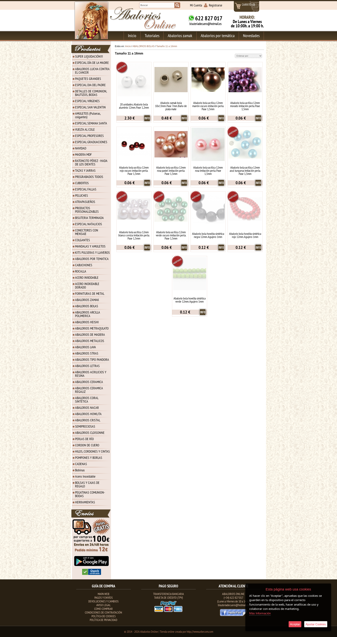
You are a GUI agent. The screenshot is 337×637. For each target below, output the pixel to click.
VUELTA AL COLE (85, 129)
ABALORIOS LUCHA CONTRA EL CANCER (92, 71)
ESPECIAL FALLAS (85, 189)
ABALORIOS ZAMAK (87, 300)
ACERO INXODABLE (86, 277)
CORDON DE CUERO (87, 445)
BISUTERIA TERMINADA (89, 217)
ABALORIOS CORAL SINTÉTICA (86, 400)
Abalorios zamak (180, 35)
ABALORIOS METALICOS (89, 341)
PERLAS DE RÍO (84, 439)
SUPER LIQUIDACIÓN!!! (89, 56)
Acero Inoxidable (85, 476)
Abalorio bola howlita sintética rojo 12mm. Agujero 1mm (245, 235)
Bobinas (80, 470)
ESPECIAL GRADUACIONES (91, 142)
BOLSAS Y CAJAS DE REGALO (87, 484)
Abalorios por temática (218, 35)
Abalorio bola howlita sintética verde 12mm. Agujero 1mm (190, 299)
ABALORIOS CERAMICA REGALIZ (89, 390)
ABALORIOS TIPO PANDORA (92, 359)
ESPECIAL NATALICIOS (88, 224)
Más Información (260, 613)
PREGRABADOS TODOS (89, 176)
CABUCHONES (83, 265)
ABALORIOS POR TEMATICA (92, 258)
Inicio (132, 35)
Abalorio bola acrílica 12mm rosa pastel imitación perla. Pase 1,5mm (171, 170)
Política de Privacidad (103, 620)
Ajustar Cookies (316, 624)
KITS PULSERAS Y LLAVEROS (92, 252)
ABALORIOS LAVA (85, 347)
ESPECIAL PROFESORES (89, 135)
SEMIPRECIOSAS (85, 426)
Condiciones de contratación (103, 612)
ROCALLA (80, 271)
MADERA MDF (83, 154)
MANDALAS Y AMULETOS (90, 246)
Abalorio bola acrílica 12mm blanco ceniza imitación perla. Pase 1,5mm (134, 235)
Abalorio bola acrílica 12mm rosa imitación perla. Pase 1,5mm (208, 170)
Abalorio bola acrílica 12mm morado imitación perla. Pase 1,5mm (245, 106)
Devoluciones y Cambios (103, 601)
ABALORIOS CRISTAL (87, 420)
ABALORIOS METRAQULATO (92, 328)
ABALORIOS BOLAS (86, 306)
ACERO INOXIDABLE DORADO (87, 285)
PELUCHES (81, 195)
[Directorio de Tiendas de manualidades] (91, 574)
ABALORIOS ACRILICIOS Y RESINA (90, 374)
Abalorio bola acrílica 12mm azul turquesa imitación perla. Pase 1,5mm (245, 170)
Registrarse (215, 5)
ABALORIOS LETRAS (87, 366)
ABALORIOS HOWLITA (88, 414)
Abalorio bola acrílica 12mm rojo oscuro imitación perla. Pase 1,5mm (134, 170)
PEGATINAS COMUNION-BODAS (90, 494)
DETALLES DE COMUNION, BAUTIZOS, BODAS (91, 93)
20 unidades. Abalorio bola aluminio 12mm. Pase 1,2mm (134, 105)
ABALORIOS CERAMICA (89, 382)
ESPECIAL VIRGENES (87, 101)
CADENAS (81, 464)
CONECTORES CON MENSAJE (86, 232)
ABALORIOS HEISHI (87, 322)
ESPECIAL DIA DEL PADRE (90, 85)
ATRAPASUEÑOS (85, 201)
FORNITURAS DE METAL (89, 293)
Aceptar (295, 624)
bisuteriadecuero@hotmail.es (233, 605)
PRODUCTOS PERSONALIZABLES (87, 210)
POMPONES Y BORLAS (88, 457)
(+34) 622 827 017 (233, 597)
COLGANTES (82, 240)
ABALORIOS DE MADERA (90, 334)
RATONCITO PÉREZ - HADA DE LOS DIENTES (91, 162)
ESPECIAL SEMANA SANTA (91, 123)
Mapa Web (103, 594)
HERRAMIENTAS (85, 502)
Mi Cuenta (196, 5)
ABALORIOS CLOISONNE (90, 432)
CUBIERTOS (82, 183)
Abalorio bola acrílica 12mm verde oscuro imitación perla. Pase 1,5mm (171, 235)
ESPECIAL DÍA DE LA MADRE (92, 62)
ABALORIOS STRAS (86, 353)
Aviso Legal (103, 605)
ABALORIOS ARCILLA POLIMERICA (87, 314)
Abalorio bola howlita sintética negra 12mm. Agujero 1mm (208, 235)
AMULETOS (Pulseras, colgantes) (88, 115)
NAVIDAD (80, 148)
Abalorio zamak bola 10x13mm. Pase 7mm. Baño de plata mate (171, 106)
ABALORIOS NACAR (87, 407)
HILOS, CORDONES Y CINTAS (92, 451)
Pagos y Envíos (103, 597)
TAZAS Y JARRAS (85, 170)
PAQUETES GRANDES (88, 78)
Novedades (251, 35)
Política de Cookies (103, 616)
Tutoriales (152, 35)
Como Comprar (103, 609)
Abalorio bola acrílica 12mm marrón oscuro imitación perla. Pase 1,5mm (208, 106)
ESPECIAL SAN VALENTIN (90, 107)
